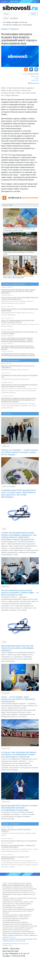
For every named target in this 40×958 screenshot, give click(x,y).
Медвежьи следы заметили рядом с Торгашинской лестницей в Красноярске (18, 846)
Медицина (5, 586)
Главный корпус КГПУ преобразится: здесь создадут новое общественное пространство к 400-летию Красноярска (18, 291)
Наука (4, 529)
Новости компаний (8, 486)
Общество (17, 25)
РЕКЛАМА (27, 874)
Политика (7, 25)
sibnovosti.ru (32, 892)
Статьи (5, 18)
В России (23, 22)
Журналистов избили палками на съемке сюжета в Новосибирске (17, 366)
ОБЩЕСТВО (35, 76)
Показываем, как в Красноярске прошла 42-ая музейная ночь (19, 376)
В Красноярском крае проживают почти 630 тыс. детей (18, 253)
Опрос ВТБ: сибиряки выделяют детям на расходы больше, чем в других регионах (17, 321)
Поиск (33, 14)
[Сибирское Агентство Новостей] (20, 8)
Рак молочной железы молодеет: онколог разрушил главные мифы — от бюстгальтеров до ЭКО (20, 592)
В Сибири (7, 22)
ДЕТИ (37, 78)
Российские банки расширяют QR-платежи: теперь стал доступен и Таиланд (19, 332)
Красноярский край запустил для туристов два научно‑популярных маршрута (17, 647)
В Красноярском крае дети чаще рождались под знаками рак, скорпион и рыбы (19, 229)
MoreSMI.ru (9, 945)
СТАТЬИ (7, 414)
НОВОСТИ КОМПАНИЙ (14, 284)
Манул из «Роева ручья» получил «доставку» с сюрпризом (16, 830)
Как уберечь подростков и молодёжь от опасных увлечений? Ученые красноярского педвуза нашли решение (18, 347)
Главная (4, 29)
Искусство (5, 748)
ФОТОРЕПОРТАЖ (11, 360)
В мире (15, 22)
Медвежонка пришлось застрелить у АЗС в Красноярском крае (15, 857)
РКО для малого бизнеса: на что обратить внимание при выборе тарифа (19, 309)
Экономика (27, 25)
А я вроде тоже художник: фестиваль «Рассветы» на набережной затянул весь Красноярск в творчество (18, 754)
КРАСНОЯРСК (14, 1)
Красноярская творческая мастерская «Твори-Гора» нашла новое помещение (18, 277)
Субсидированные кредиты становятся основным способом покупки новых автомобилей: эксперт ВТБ (18, 354)
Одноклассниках (30, 198)
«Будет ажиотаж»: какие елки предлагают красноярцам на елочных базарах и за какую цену (19, 385)
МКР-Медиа (14, 18)
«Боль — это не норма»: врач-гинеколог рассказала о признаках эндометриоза (18, 699)
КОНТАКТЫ (13, 874)
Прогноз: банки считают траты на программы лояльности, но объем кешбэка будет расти (20, 298)
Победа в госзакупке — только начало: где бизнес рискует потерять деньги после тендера (19, 452)
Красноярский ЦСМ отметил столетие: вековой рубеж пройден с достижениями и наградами (19, 807)
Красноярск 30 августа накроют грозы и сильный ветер (19, 841)
